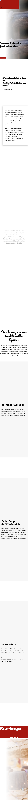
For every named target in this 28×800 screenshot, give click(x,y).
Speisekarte (3, 58)
